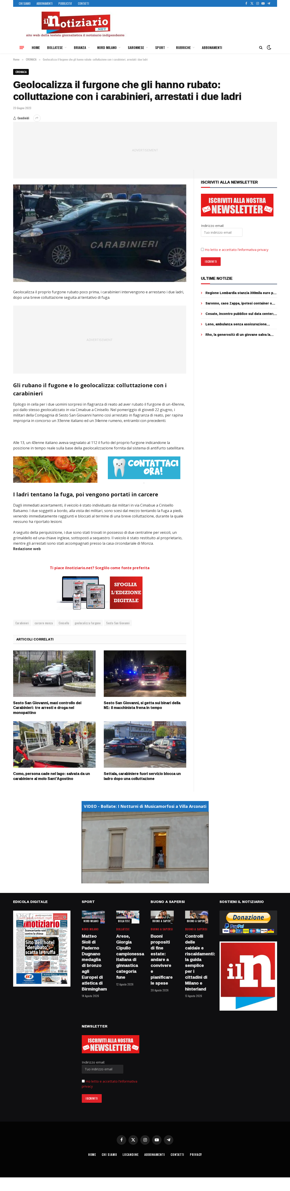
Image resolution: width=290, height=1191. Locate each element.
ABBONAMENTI (44, 3)
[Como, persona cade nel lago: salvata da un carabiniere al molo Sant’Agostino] (54, 744)
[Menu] (21, 47)
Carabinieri (22, 623)
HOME (36, 47)
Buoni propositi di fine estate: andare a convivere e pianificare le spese (162, 959)
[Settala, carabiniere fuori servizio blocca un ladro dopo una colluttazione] (145, 744)
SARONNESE (136, 47)
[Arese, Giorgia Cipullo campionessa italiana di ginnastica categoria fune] (127, 917)
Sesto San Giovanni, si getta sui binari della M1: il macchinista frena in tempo (142, 706)
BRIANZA (80, 47)
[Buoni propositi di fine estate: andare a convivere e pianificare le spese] (162, 917)
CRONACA (21, 72)
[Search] (260, 47)
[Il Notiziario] (75, 24)
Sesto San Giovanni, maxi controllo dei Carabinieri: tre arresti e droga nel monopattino (47, 708)
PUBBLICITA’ (65, 3)
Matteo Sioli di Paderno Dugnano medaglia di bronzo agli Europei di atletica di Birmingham (93, 962)
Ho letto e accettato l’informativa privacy (236, 249)
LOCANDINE (130, 1154)
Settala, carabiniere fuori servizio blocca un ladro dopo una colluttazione (142, 776)
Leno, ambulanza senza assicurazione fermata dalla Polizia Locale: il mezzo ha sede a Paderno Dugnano (237, 324)
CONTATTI (83, 3)
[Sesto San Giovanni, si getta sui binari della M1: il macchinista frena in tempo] (145, 673)
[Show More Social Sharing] (37, 118)
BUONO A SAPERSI (162, 921)
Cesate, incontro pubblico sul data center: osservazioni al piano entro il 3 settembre (239, 313)
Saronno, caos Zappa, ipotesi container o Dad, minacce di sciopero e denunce (238, 303)
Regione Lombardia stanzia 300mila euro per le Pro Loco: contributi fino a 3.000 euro (241, 293)
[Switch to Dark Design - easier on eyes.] (268, 47)
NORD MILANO (107, 47)
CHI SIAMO (25, 3)
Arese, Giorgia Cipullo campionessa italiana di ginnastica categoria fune (127, 956)
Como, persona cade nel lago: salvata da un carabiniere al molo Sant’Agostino (51, 776)
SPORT (160, 47)
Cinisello (64, 623)
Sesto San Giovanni (118, 623)
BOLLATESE (55, 47)
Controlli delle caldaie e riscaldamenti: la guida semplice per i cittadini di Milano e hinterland (196, 962)
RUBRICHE (183, 47)
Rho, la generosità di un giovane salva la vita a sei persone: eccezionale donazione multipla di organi (239, 334)
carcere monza (44, 623)
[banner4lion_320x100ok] (55, 469)
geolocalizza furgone (88, 623)
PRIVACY (196, 1154)
